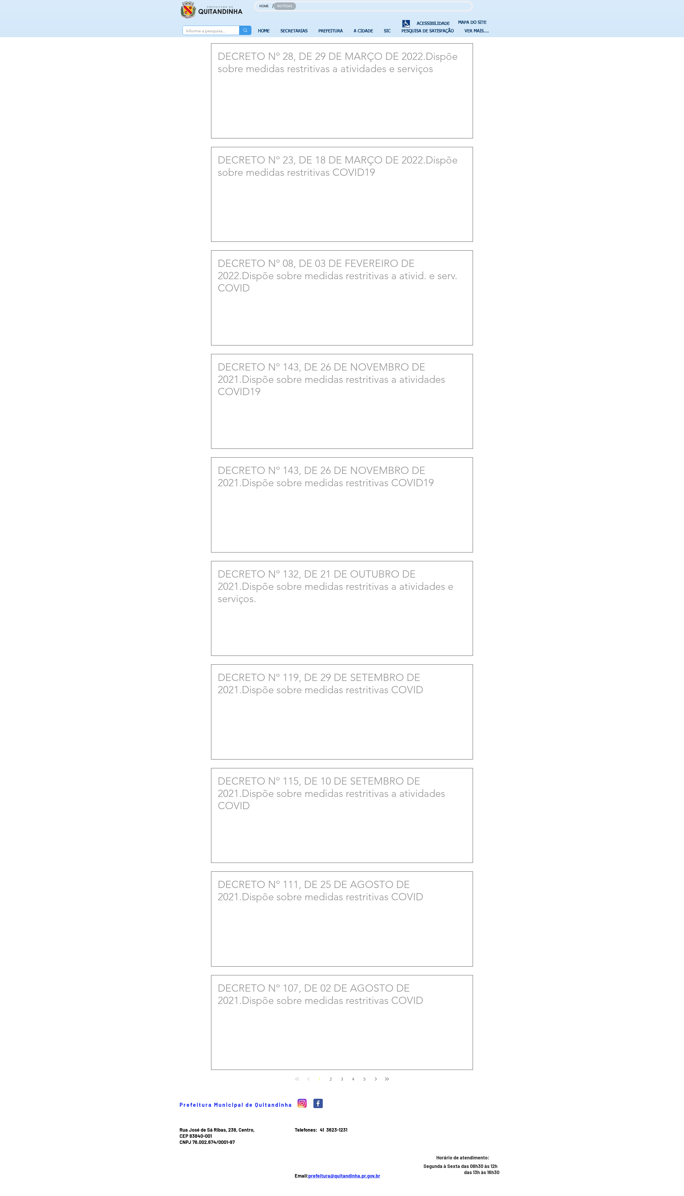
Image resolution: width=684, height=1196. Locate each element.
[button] (295, 31)
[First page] (297, 1079)
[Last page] (387, 1079)
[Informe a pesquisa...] (245, 30)
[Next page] (375, 1079)
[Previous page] (308, 1079)
